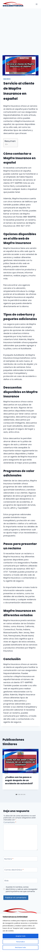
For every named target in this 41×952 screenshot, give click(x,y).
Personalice (20, 942)
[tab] (16, 794)
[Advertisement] (20, 30)
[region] (20, 932)
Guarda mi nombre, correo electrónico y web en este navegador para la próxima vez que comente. (21, 889)
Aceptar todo (20, 936)
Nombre (8, 859)
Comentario (9, 822)
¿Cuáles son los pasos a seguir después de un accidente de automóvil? (19, 780)
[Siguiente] (35, 771)
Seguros (6, 79)
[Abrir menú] (36, 4)
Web (6, 880)
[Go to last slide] (6, 771)
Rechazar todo (20, 947)
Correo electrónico (14, 870)
